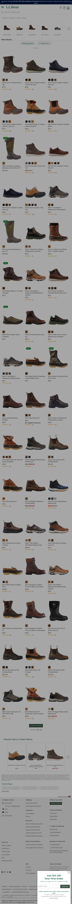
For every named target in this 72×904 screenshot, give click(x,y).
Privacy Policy (54, 898)
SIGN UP (65, 886)
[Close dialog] (68, 872)
